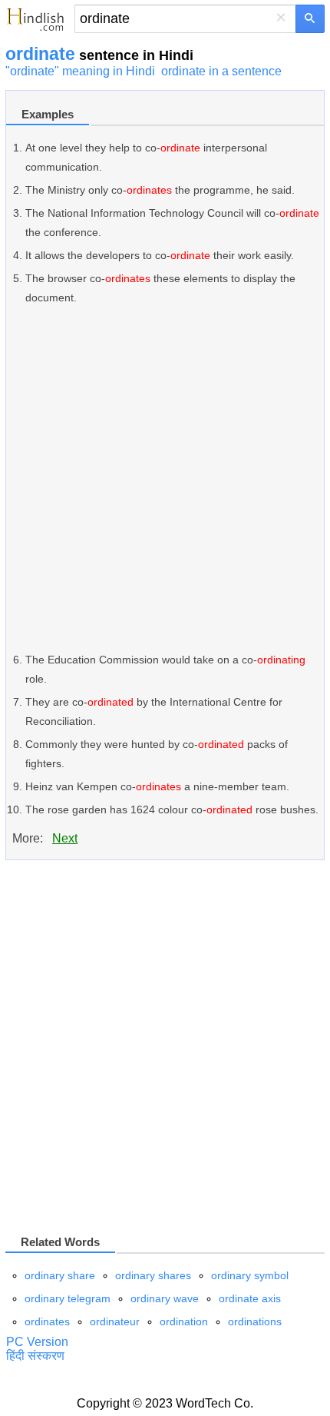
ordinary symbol (250, 1275)
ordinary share (60, 1275)
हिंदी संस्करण (35, 1355)
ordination (184, 1321)
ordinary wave (164, 1298)
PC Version (37, 1341)
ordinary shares (153, 1275)
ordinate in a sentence (221, 71)
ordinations (255, 1321)
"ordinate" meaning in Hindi (80, 71)
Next (65, 838)
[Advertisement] (165, 479)
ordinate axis (250, 1298)
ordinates (47, 1321)
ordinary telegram (68, 1298)
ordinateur (115, 1321)
